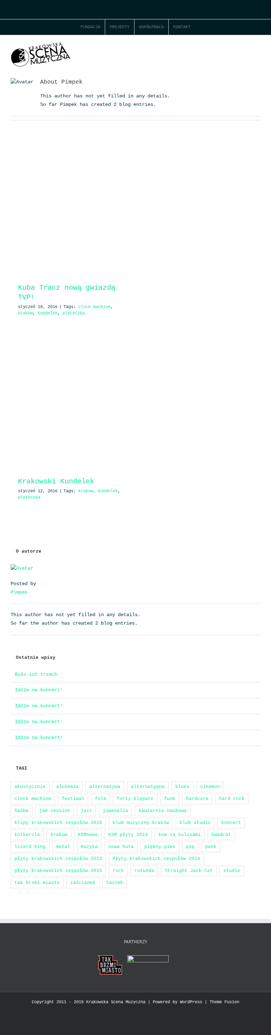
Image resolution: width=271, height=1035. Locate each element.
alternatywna (148, 786)
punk (210, 846)
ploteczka (73, 313)
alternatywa (104, 786)
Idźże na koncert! (39, 690)
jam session (54, 810)
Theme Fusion (224, 1002)
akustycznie (30, 786)
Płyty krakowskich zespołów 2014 (156, 858)
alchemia (67, 786)
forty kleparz (135, 798)
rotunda (144, 870)
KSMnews (88, 834)
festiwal (73, 798)
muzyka (89, 846)
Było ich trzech (36, 674)
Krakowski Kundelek (56, 481)
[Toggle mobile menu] (257, 46)
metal (63, 846)
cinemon (210, 786)
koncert (231, 822)
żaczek (114, 882)
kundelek (48, 313)
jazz (86, 810)
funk (169, 798)
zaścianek (83, 882)
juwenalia (115, 810)
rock (118, 870)
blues (182, 786)
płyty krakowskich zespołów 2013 (58, 858)
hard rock (232, 798)
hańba (21, 810)
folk (100, 798)
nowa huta (121, 846)
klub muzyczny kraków (141, 822)
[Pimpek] (22, 568)
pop (190, 846)
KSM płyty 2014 (128, 834)
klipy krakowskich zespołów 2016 (58, 822)
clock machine (94, 307)
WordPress (191, 1002)
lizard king (30, 846)
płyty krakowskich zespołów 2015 (58, 870)
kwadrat (221, 834)
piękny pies (159, 846)
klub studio (195, 822)
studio (231, 870)
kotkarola (27, 834)
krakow (25, 313)
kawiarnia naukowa (163, 810)
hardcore (197, 798)
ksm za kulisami (179, 834)
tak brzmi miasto (37, 882)
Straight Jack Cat (189, 870)
